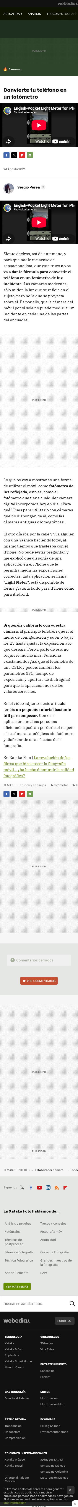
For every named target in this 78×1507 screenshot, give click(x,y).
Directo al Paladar (17, 1398)
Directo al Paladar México (17, 1479)
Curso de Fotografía (54, 1252)
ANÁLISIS (34, 13)
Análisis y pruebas (18, 1223)
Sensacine (47, 1371)
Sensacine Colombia (54, 1471)
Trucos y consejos (33, 785)
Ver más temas (17, 1286)
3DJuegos (47, 1343)
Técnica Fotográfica (19, 1260)
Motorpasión (49, 1398)
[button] (31, 187)
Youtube (39, 1186)
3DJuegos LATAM (51, 1459)
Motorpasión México (54, 1477)
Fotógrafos (13, 1231)
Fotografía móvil (51, 1231)
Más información (14, 1503)
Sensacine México (52, 1465)
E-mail (30, 155)
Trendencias (13, 1426)
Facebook (6, 155)
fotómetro (61, 785)
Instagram (48, 1186)
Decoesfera (13, 1432)
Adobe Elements (16, 1273)
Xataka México (15, 1459)
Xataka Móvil (13, 1349)
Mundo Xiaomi (14, 1367)
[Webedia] (68, 3)
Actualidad (48, 1239)
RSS (56, 1186)
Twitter (14, 155)
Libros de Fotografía (19, 1252)
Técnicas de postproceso (14, 1241)
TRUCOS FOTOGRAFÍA (62, 13)
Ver (41, 981)
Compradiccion (15, 1438)
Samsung (15, 69)
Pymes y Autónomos (54, 1432)
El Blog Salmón (50, 1426)
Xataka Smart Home (18, 1361)
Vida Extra (47, 1349)
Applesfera (12, 1355)
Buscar (72, 1303)
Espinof (45, 1377)
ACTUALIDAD (12, 13)
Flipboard (22, 155)
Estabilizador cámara (49, 1170)
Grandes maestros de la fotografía (56, 1262)
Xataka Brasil (14, 1465)
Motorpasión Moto (52, 1404)
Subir (61, 1321)
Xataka (9, 1343)
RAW (43, 1273)
